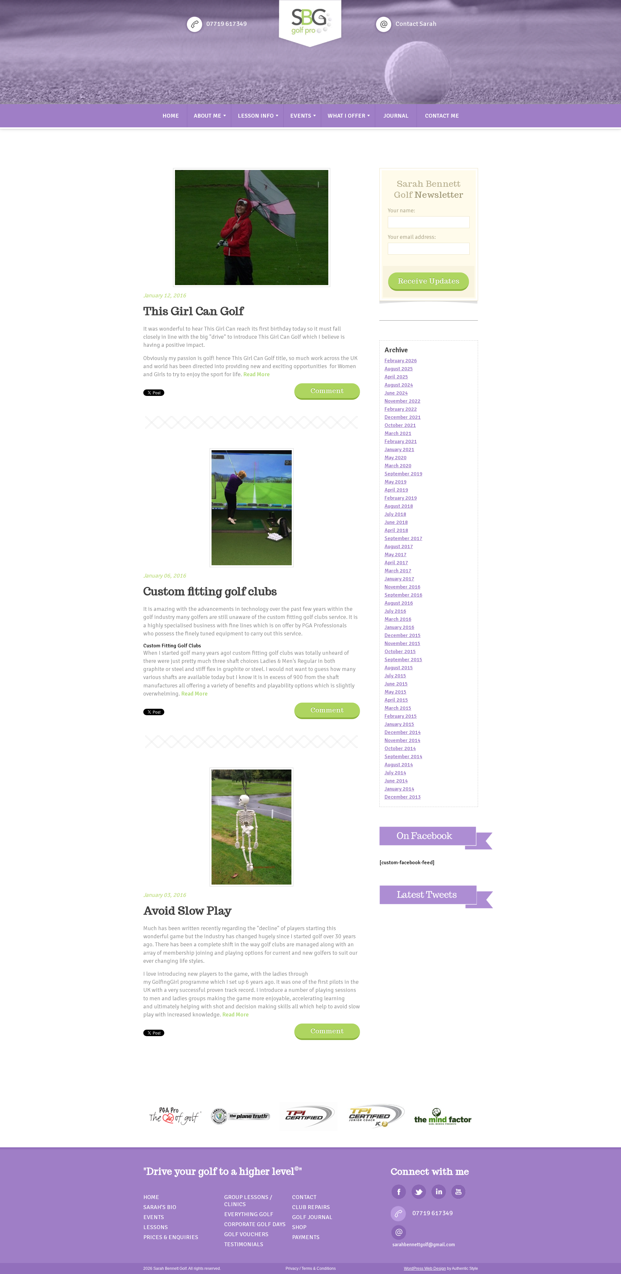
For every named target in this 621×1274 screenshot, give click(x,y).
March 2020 (398, 465)
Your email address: (412, 236)
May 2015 (396, 692)
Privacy (292, 1268)
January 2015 (399, 724)
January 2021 (399, 449)
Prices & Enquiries (170, 1237)
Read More (256, 374)
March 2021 (398, 433)
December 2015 (403, 635)
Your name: (401, 210)
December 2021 (403, 417)
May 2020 (396, 457)
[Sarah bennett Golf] (310, 24)
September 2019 (403, 474)
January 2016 (399, 627)
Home (170, 115)
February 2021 (401, 441)
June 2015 (396, 684)
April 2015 (396, 700)
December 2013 (403, 797)
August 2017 (399, 546)
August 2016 (399, 603)
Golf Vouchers (246, 1234)
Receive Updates (428, 280)
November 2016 (402, 587)
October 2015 (400, 651)
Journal (396, 115)
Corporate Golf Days (255, 1224)
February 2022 (401, 409)
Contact (304, 1197)
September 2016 (403, 595)
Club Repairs (311, 1207)
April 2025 (396, 377)
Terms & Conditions (318, 1268)
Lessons (155, 1227)
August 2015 (399, 667)
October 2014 (400, 748)
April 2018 (396, 530)
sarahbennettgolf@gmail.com (423, 1244)
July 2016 (395, 611)
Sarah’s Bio (159, 1207)
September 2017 (403, 538)
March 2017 (398, 571)
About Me (207, 115)
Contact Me (442, 115)
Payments (306, 1237)
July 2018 (395, 514)
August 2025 (399, 369)
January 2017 (399, 579)
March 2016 (398, 619)
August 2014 (399, 764)
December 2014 (403, 732)
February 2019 (401, 498)
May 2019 (396, 482)
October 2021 (400, 425)
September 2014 (403, 756)
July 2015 (395, 676)
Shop (299, 1227)
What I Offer (346, 115)
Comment (327, 391)
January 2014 (399, 789)
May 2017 (396, 554)
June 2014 (396, 781)
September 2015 (403, 659)
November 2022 (402, 401)
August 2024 (399, 385)
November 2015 (402, 643)
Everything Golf (248, 1214)
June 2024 (396, 393)
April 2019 (396, 490)
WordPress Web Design (425, 1268)
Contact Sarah (416, 24)
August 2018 (399, 506)
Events (300, 115)
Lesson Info (256, 115)
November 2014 (402, 740)
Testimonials (243, 1244)
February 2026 (401, 360)
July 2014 (395, 773)
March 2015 (398, 708)
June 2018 (396, 522)
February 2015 (401, 716)
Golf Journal (312, 1217)
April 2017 (396, 562)
